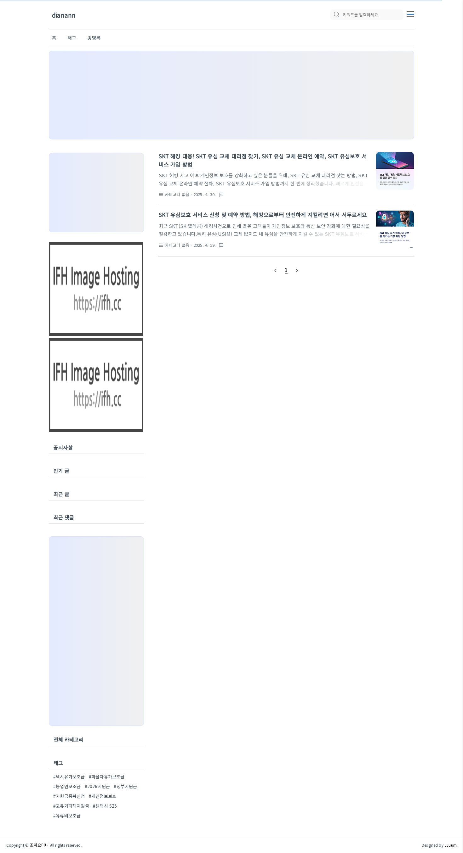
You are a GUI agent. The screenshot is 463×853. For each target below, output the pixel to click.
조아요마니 (39, 845)
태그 (71, 37)
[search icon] (336, 15)
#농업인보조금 (67, 786)
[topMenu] (410, 13)
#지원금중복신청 (69, 796)
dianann (64, 15)
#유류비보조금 (67, 815)
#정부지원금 (125, 786)
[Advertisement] (231, 95)
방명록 (94, 37)
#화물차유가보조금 (107, 776)
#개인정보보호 (102, 796)
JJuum (450, 845)
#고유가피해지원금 (71, 806)
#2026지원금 (97, 786)
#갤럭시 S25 (105, 806)
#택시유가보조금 (69, 776)
